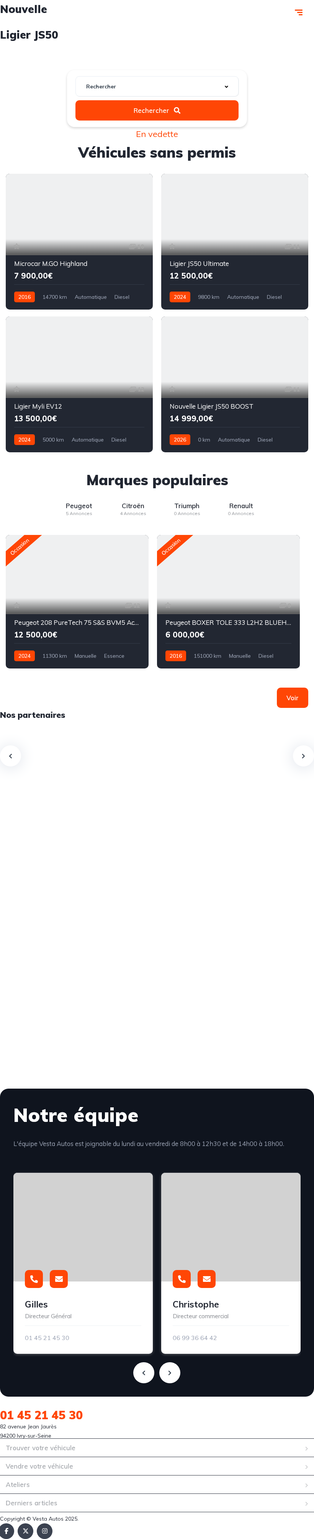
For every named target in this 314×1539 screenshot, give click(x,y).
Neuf (126, 55)
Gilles (36, 1304)
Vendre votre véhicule (39, 1466)
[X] (25, 1531)
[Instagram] (44, 1531)
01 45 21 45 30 (47, 1338)
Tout (90, 55)
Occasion (169, 55)
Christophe (196, 1304)
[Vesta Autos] (45, 13)
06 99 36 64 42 (195, 1338)
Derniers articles (31, 1503)
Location (218, 55)
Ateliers (18, 1484)
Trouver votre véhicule (40, 1448)
